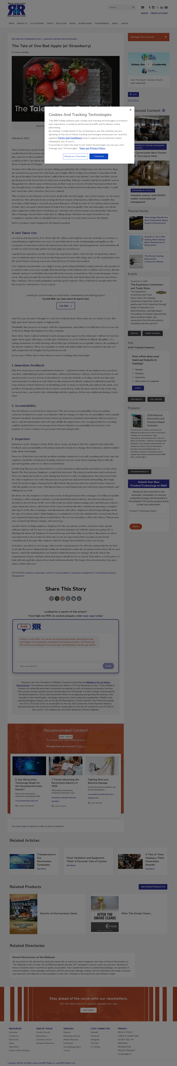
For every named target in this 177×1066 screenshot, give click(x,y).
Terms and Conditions (70, 138)
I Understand (99, 156)
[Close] (130, 110)
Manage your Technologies (75, 156)
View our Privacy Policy (92, 148)
